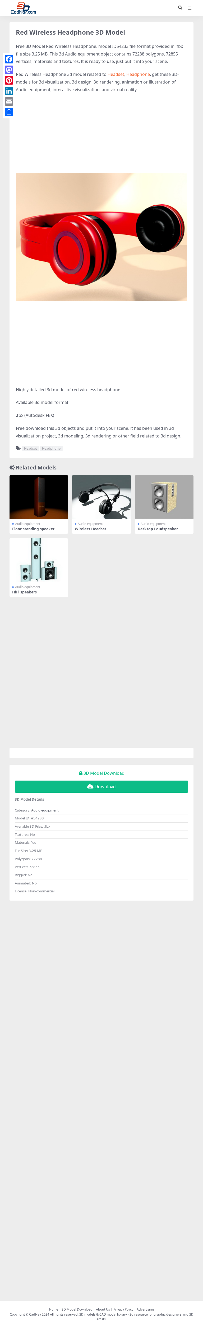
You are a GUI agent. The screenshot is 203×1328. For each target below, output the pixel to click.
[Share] (9, 112)
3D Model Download (77, 1309)
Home (53, 1309)
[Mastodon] (9, 69)
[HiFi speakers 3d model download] (39, 560)
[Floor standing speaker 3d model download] (39, 497)
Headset (116, 74)
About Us (103, 1309)
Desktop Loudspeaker (158, 528)
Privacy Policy (123, 1309)
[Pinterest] (9, 80)
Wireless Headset (90, 528)
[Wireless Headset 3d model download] (101, 497)
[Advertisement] (101, 136)
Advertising (145, 1309)
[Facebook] (9, 59)
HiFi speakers (24, 591)
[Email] (9, 101)
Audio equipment (27, 524)
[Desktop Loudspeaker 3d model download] (164, 497)
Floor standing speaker (33, 528)
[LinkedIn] (9, 91)
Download (105, 786)
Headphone (138, 74)
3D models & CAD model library (103, 1314)
